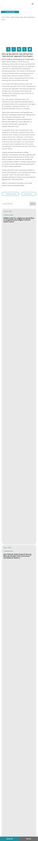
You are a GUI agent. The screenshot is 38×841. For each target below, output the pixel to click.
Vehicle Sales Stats (17, 17)
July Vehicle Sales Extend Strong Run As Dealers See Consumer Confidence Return (17, 556)
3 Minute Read (8, 215)
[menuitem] (9, 839)
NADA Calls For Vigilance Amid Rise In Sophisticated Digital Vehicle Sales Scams (19, 220)
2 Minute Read (10, 12)
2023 (25, 17)
